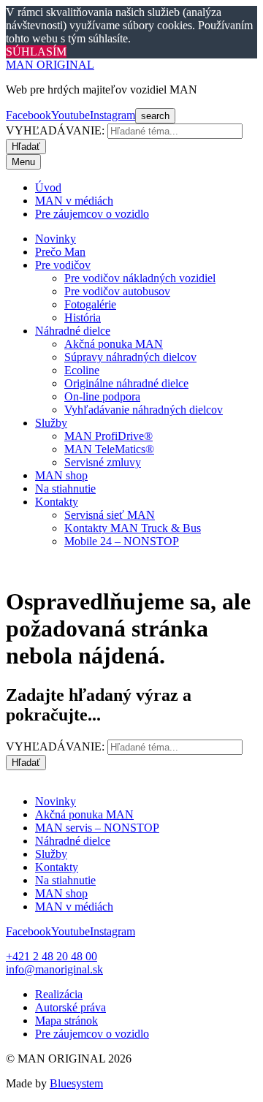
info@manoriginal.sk (54, 969)
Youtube (70, 115)
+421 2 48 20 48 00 (51, 956)
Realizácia (59, 994)
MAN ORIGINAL (50, 64)
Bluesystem (76, 1083)
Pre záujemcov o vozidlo (92, 1033)
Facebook (28, 115)
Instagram (112, 115)
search (155, 115)
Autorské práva (70, 1007)
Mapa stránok (66, 1020)
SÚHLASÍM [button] (36, 51)
